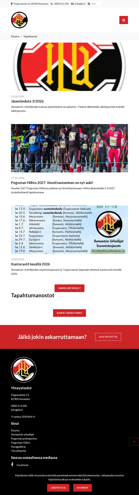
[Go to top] (134, 441)
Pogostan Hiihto (20, 442)
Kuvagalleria (18, 446)
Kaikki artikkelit (69, 288)
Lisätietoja (58, 487)
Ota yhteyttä (108, 336)
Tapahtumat (30, 36)
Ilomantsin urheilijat (22, 434)
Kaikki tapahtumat (69, 312)
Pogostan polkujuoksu (24, 438)
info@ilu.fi (80, 3)
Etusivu (15, 36)
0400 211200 (19, 405)
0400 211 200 (61, 3)
